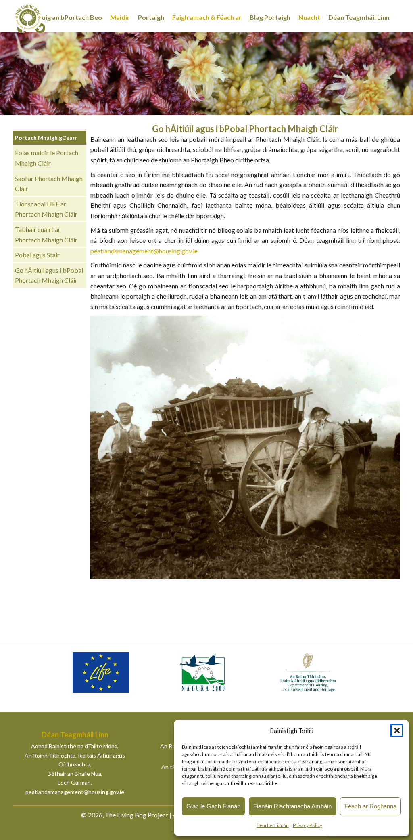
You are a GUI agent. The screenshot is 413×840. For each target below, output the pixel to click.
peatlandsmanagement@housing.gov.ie (144, 251)
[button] (397, 730)
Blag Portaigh (270, 17)
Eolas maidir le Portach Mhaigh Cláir (46, 158)
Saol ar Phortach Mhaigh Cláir (49, 184)
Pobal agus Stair (37, 255)
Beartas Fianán (273, 825)
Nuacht (309, 17)
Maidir (120, 17)
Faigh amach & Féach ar (207, 17)
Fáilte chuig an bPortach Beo (59, 17)
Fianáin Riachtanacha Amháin (292, 806)
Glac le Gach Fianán (213, 806)
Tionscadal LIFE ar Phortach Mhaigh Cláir (46, 209)
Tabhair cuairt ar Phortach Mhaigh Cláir (46, 234)
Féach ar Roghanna (370, 806)
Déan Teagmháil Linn (359, 17)
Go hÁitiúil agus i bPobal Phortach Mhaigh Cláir (49, 275)
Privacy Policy (307, 825)
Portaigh (151, 17)
